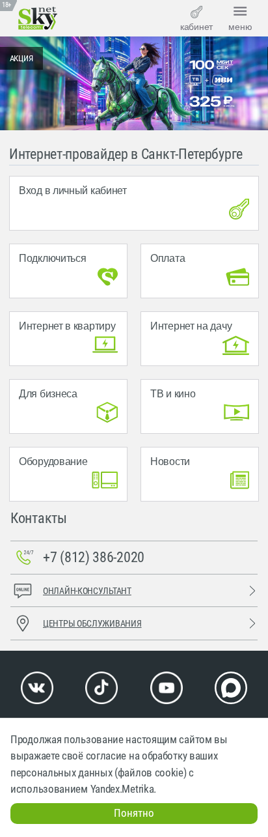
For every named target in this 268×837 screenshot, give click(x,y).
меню (240, 26)
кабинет (196, 26)
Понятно (134, 812)
